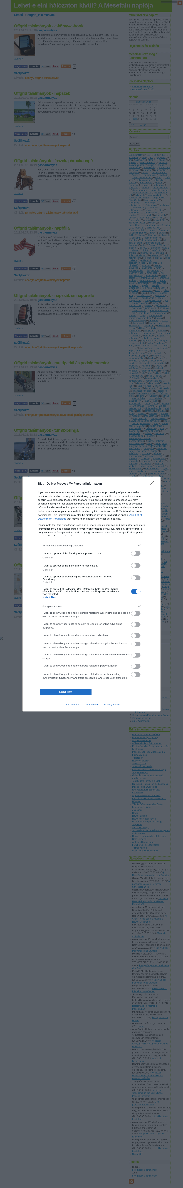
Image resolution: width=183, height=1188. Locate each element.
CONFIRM (65, 692)
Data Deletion (71, 704)
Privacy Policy (112, 704)
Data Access (91, 704)
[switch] (135, 553)
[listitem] (91, 545)
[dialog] (91, 594)
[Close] (153, 483)
